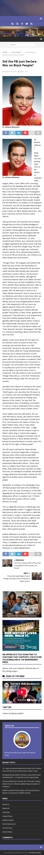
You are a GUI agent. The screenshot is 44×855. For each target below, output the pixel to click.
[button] (40, 18)
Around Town (7, 828)
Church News (7, 832)
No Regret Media (35, 853)
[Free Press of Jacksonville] (22, 35)
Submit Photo (7, 816)
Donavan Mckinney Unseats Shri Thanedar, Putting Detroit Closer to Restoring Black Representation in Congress (21, 784)
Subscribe (6, 812)
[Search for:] (22, 45)
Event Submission (9, 824)
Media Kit (5, 808)
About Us (5, 804)
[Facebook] (22, 23)
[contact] (12, 23)
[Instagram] (17, 23)
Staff (21, 71)
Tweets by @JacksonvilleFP (13, 713)
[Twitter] (27, 23)
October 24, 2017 (10, 71)
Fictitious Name (8, 820)
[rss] (31, 23)
